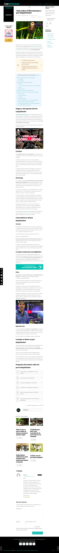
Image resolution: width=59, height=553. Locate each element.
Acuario (20, 84)
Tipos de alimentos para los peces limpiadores (28, 100)
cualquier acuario (20, 49)
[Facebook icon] (51, 550)
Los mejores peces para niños (28, 60)
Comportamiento (22, 98)
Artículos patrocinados (50, 42)
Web (35, 521)
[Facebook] (1, 269)
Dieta (19, 87)
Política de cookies (34, 550)
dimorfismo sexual (26, 213)
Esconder (37, 75)
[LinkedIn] (1, 275)
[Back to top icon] (53, 550)
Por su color (21, 93)
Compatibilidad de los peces (24, 104)
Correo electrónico (29, 522)
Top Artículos (9, 550)
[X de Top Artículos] (50, 23)
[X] (1, 272)
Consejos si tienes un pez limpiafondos (25, 90)
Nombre (18, 521)
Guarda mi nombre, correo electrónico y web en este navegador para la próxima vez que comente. (29, 528)
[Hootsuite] (1, 280)
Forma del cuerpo (22, 95)
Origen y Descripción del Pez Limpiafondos (25, 77)
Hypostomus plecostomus (22, 114)
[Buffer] (1, 278)
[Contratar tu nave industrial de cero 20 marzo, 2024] (58, 548)
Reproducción (21, 88)
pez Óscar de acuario (37, 46)
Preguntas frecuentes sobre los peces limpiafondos (27, 92)
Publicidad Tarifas (51, 39)
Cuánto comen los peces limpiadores (26, 101)
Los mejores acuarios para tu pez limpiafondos (30, 85)
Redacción (26, 15)
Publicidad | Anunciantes (48, 3)
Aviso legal (17, 550)
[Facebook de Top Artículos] (47, 23)
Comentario (19, 508)
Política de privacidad (24, 550)
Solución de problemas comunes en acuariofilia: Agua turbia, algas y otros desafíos (30, 68)
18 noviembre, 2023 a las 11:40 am (28, 476)
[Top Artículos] (12, 4)
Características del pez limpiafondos (24, 82)
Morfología (21, 80)
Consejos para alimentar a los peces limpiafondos (29, 103)
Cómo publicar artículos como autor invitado (50, 35)
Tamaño (20, 96)
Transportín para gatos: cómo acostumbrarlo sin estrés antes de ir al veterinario (35, 433)
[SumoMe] (1, 283)
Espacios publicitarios (50, 46)
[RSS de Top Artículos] (47, 26)
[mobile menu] (40, 4)
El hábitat (20, 79)
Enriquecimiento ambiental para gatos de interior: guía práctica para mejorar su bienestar (22, 458)
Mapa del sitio (7, 0)
